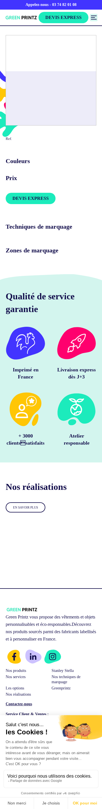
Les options (15, 688)
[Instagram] (52, 657)
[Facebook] (14, 657)
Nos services (16, 677)
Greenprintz (61, 688)
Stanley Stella (63, 671)
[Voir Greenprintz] (21, 17)
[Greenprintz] (21, 609)
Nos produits (16, 671)
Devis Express (63, 17)
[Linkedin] (33, 657)
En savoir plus (25, 507)
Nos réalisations (18, 694)
